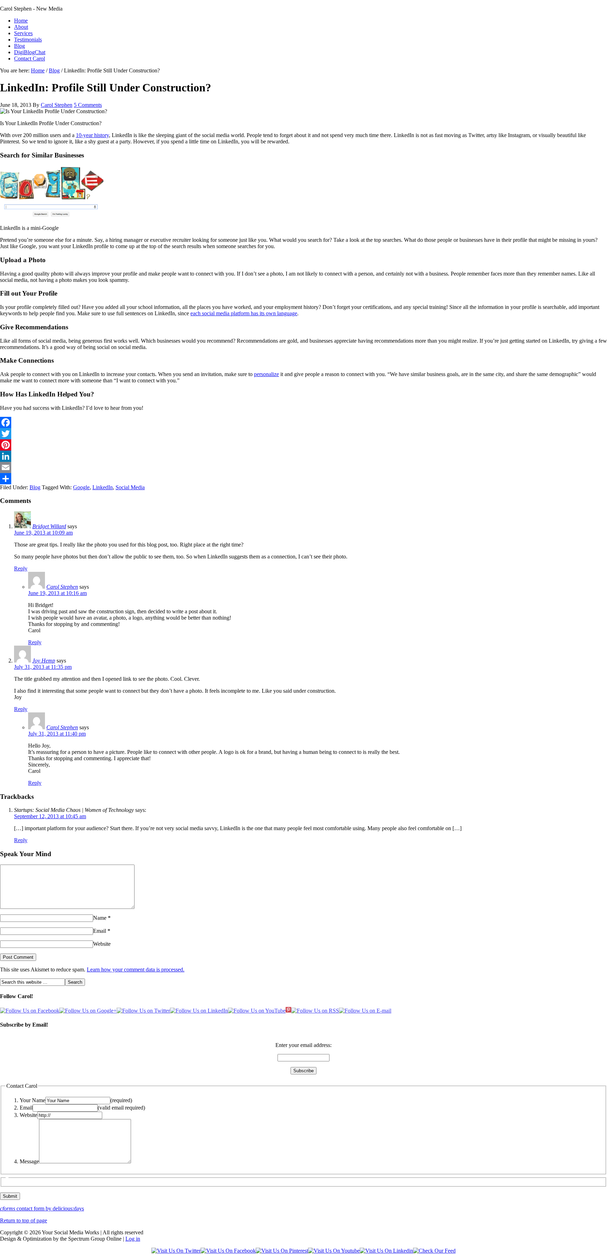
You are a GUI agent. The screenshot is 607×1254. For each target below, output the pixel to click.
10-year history (92, 135)
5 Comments (88, 105)
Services (23, 33)
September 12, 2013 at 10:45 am (50, 816)
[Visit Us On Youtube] (334, 1251)
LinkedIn (102, 487)
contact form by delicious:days (42, 1208)
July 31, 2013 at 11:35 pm (43, 667)
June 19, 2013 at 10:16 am (57, 593)
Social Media (130, 487)
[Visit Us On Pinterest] (282, 1251)
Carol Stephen (56, 105)
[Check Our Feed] (434, 1251)
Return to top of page (23, 1220)
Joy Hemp (43, 661)
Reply (20, 568)
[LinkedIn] (303, 456)
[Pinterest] (303, 445)
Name (99, 918)
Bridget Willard (49, 526)
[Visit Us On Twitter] (176, 1251)
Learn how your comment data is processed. (135, 969)
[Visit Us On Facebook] (228, 1251)
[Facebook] (303, 422)
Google (81, 487)
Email (99, 931)
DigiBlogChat (29, 52)
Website (102, 944)
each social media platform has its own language (243, 313)
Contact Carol (29, 59)
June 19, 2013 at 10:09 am (43, 533)
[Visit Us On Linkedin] (386, 1251)
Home (21, 21)
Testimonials (28, 40)
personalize (266, 374)
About (21, 27)
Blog (19, 46)
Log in (132, 1239)
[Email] (303, 467)
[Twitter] (303, 433)
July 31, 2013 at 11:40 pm (57, 734)
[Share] (303, 478)
